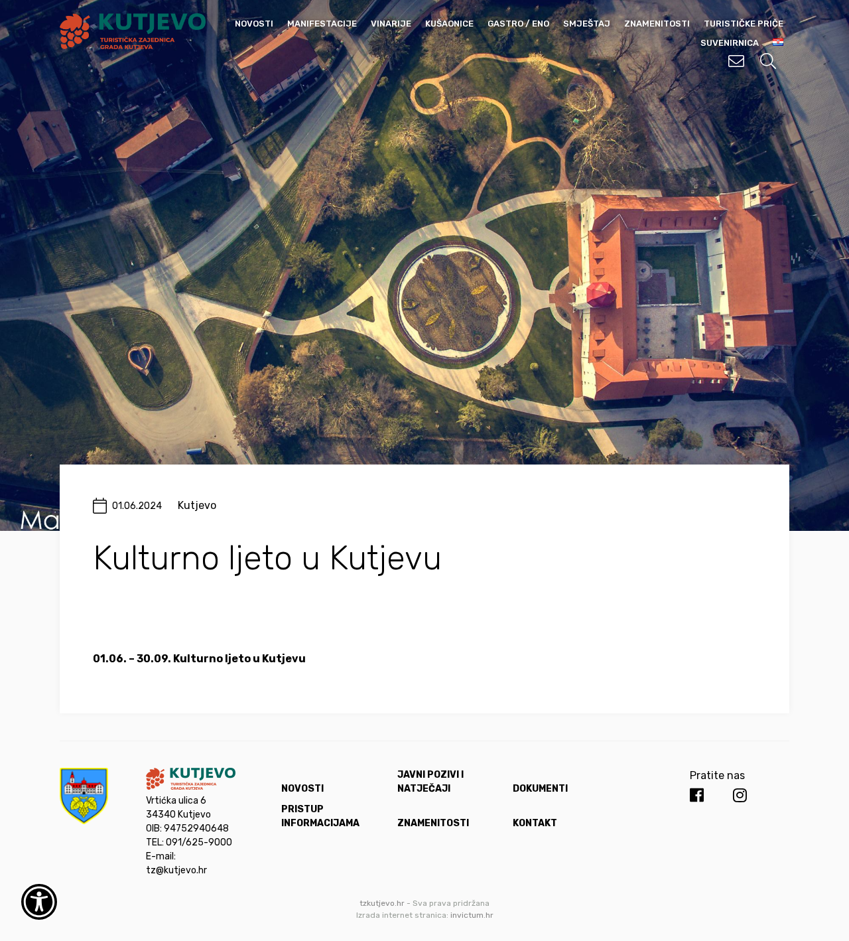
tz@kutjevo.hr (176, 870)
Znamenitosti (657, 24)
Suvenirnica (729, 43)
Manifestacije (322, 24)
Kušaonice (449, 24)
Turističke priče (743, 24)
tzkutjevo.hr (382, 903)
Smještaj (586, 24)
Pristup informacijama (320, 816)
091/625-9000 (199, 842)
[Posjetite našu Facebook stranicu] (697, 795)
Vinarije (391, 24)
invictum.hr (471, 915)
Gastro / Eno (518, 24)
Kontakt (535, 823)
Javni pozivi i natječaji (430, 781)
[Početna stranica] (133, 45)
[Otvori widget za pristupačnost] (39, 902)
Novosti (254, 24)
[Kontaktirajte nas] (736, 61)
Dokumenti (540, 788)
